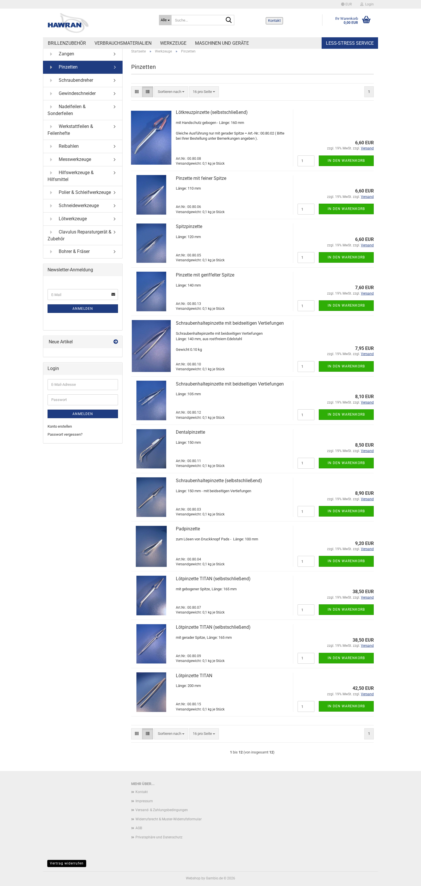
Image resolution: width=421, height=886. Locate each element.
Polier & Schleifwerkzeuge (84, 192)
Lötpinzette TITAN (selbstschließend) (213, 578)
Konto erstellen (60, 426)
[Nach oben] (405, 877)
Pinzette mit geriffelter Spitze (205, 275)
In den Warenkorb (346, 161)
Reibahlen (68, 146)
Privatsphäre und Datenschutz (158, 837)
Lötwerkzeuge (72, 218)
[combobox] (171, 92)
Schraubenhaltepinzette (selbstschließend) (219, 480)
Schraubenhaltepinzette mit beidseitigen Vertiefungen (230, 323)
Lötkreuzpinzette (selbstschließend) (212, 112)
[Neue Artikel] (115, 342)
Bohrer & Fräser (74, 251)
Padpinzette (188, 528)
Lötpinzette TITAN (194, 675)
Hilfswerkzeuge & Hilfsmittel (71, 176)
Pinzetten (68, 67)
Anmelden (82, 309)
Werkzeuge (173, 43)
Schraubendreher (75, 80)
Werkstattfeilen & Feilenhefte (70, 130)
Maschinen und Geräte (222, 43)
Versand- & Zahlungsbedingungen (161, 810)
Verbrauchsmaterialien (123, 43)
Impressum (144, 801)
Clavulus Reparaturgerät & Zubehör (79, 235)
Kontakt (274, 20)
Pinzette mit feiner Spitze (201, 178)
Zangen (66, 54)
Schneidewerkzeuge (78, 205)
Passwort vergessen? (65, 434)
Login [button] (368, 4)
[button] (346, 4)
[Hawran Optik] (98, 23)
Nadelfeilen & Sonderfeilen (67, 110)
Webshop (193, 878)
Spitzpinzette (189, 226)
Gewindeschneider (77, 93)
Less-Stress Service (350, 43)
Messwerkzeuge (74, 159)
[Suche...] (228, 20)
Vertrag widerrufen (67, 863)
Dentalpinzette (190, 432)
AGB (138, 828)
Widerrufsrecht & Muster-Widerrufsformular (168, 819)
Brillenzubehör (67, 43)
